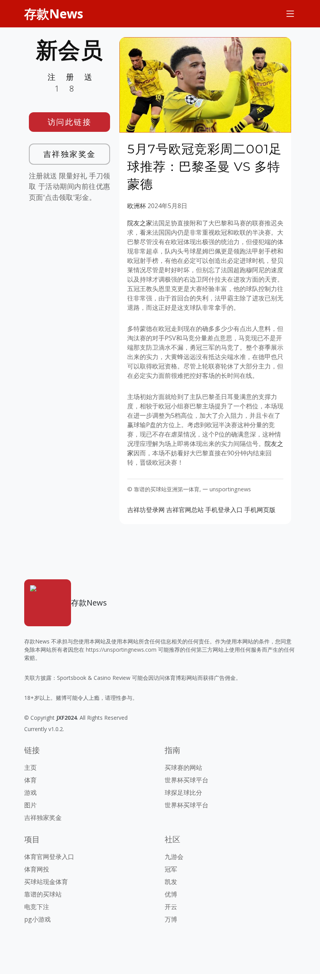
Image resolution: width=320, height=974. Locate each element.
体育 (30, 780)
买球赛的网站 (183, 767)
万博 (171, 919)
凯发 (171, 881)
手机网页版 (260, 509)
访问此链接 (70, 122)
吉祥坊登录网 (146, 509)
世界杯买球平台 (186, 780)
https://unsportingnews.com (121, 649)
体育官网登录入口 (49, 856)
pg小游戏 (37, 919)
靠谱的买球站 (43, 894)
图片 (30, 805)
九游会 (174, 856)
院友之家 (139, 223)
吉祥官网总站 (185, 509)
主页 (30, 767)
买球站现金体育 (46, 881)
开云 (171, 906)
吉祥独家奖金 (69, 154)
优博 (171, 894)
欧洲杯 (136, 205)
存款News (53, 13)
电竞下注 (36, 906)
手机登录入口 (224, 509)
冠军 (171, 869)
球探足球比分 (183, 792)
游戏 (30, 792)
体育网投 (36, 869)
